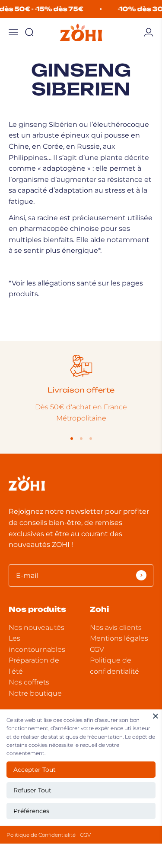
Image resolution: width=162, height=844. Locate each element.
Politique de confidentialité (114, 665)
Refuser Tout (32, 790)
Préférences (31, 811)
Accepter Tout (34, 769)
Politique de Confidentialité (41, 835)
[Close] (155, 715)
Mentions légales (119, 638)
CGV (85, 835)
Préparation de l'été (34, 665)
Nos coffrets (29, 682)
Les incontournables (37, 644)
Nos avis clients (116, 627)
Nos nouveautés (36, 627)
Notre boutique (35, 693)
